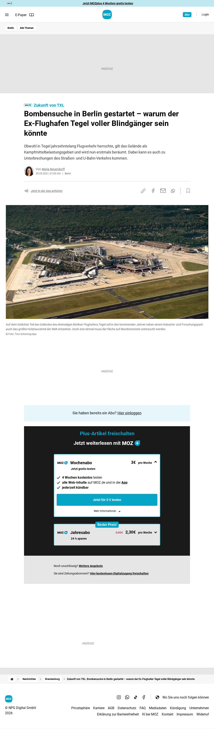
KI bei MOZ (150, 714)
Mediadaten (158, 708)
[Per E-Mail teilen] (163, 190)
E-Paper (21, 15)
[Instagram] (119, 697)
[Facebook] (144, 697)
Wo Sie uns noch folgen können (185, 697)
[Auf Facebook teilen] (153, 190)
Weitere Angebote (91, 566)
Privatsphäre (80, 708)
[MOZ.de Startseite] (107, 14)
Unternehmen (199, 708)
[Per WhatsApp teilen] (173, 191)
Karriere (98, 708)
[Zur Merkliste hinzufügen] (187, 191)
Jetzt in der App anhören (46, 191)
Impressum (185, 714)
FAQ (143, 708)
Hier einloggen (129, 413)
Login (205, 14)
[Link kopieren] (143, 191)
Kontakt (167, 714)
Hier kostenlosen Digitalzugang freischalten (119, 573)
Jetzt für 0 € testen (107, 500)
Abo (187, 14)
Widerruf (202, 714)
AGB (111, 708)
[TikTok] (135, 697)
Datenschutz (127, 708)
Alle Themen (27, 28)
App (124, 482)
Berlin (11, 28)
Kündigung (178, 708)
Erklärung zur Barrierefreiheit (118, 714)
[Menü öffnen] (7, 15)
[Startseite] (11, 679)
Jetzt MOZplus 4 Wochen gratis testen (108, 3)
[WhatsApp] (127, 697)
